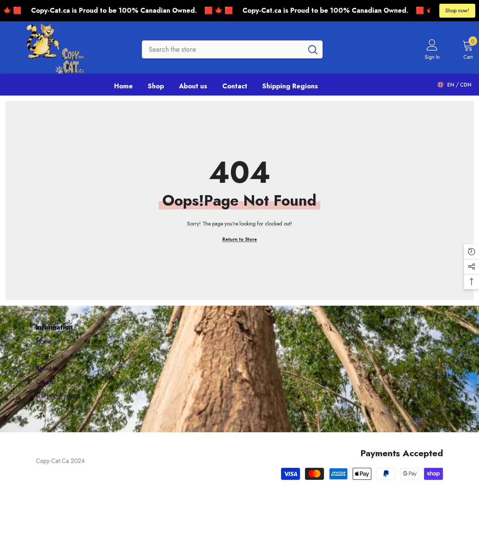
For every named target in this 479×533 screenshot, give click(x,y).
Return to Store (239, 239)
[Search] (232, 49)
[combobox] (222, 49)
